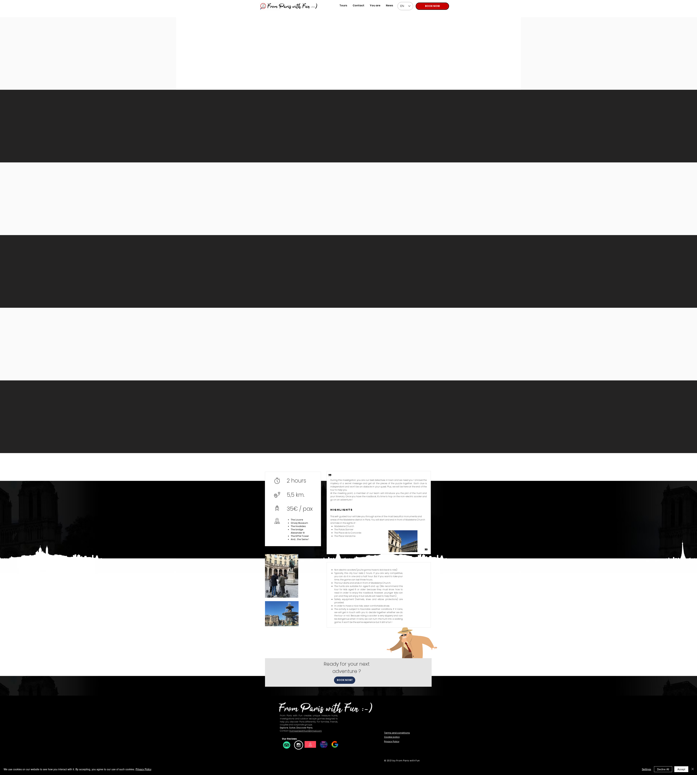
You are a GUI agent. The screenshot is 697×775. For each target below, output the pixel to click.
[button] (375, 5)
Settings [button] (646, 769)
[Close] (692, 769)
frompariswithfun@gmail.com (305, 730)
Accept (681, 769)
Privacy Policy (143, 769)
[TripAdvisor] (286, 745)
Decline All (663, 769)
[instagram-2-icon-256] (298, 745)
